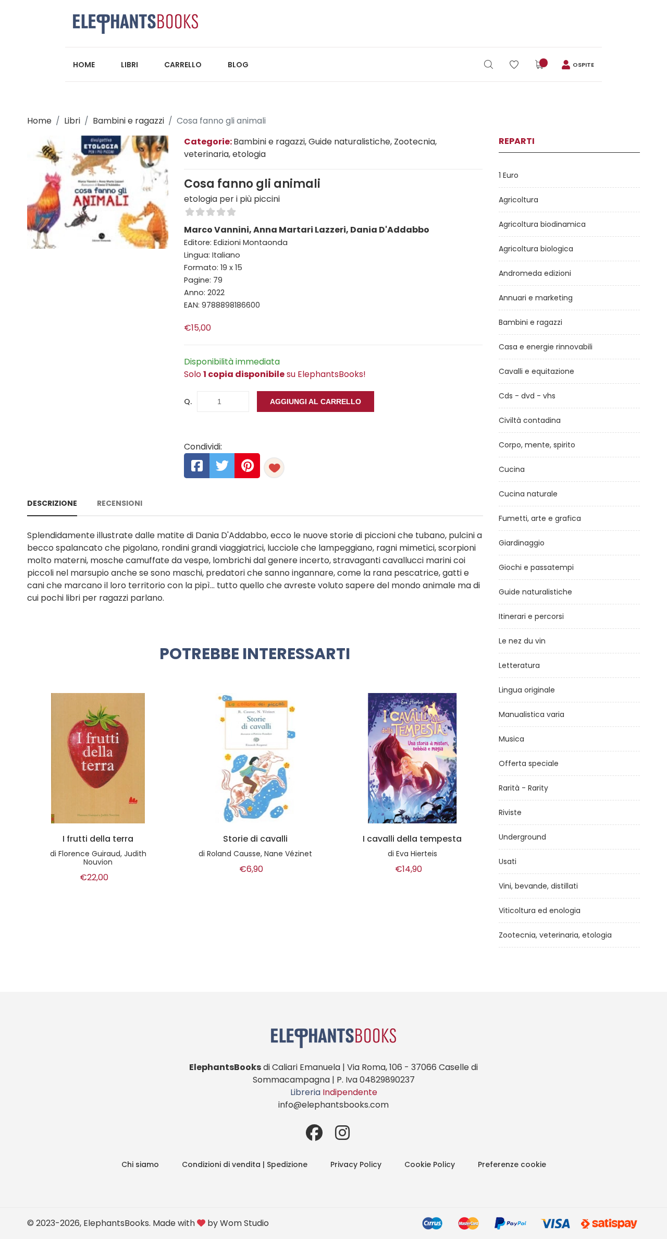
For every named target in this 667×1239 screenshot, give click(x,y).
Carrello (183, 64)
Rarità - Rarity (523, 788)
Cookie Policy (429, 1164)
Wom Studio (244, 1223)
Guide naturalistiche (535, 592)
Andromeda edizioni (535, 273)
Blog (238, 64)
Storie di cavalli (255, 839)
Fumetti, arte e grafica (540, 518)
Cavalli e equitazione (536, 371)
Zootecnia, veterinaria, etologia (555, 935)
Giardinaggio (522, 543)
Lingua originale (527, 690)
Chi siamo (140, 1164)
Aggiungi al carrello (315, 401)
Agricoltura (518, 200)
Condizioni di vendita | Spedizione (244, 1164)
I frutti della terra (98, 839)
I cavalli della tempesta (412, 839)
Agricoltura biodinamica (542, 224)
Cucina (512, 469)
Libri (129, 64)
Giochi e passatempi (536, 567)
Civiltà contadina (530, 420)
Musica (511, 739)
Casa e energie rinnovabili (545, 347)
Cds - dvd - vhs (527, 396)
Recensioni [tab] (119, 503)
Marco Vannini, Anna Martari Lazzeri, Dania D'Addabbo (306, 230)
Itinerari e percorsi (531, 616)
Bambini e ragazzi (128, 121)
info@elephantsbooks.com (333, 1105)
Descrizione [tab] (52, 503)
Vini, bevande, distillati (538, 886)
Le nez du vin (522, 641)
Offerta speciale (529, 763)
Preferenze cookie (512, 1164)
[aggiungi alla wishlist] (274, 467)
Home (84, 64)
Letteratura (519, 665)
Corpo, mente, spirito (537, 445)
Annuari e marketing (536, 298)
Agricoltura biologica (536, 249)
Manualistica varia (531, 714)
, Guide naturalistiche (347, 142)
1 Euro (508, 175)
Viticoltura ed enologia (539, 910)
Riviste (510, 812)
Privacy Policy (355, 1164)
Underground (522, 837)
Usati (507, 861)
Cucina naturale (528, 494)
